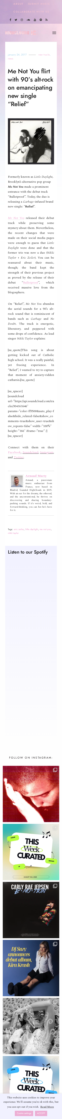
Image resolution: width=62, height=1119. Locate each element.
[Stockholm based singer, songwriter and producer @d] (31, 968)
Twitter (19, 457)
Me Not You (16, 218)
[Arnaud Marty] (17, 481)
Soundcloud (30, 452)
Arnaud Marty (35, 476)
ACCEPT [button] (41, 1113)
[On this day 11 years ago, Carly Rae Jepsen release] (31, 910)
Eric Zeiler (19, 529)
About (18, 3)
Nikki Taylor (13, 533)
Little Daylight (31, 529)
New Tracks (44, 55)
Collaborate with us (31, 11)
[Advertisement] (31, 702)
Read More (47, 1107)
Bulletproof (30, 283)
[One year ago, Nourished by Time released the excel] (31, 794)
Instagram (46, 452)
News (10, 59)
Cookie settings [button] (24, 1113)
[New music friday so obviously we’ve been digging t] (31, 852)
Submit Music (39, 3)
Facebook (14, 452)
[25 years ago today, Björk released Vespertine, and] (31, 1026)
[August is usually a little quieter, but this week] (31, 1084)
